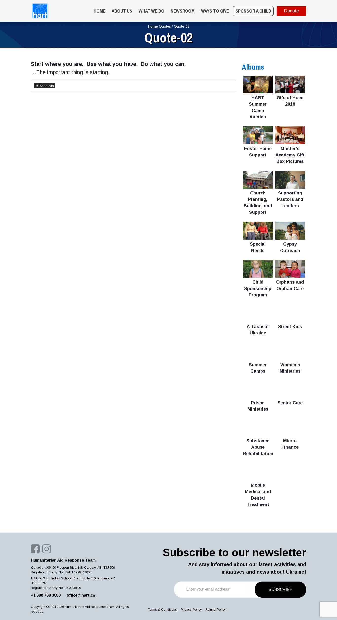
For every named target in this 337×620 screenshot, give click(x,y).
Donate (291, 10)
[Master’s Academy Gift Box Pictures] (290, 135)
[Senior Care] (290, 389)
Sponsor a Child (253, 11)
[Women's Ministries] (290, 351)
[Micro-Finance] (290, 427)
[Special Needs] (258, 230)
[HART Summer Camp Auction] (258, 84)
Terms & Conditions (162, 609)
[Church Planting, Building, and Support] (258, 180)
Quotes (165, 26)
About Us (122, 11)
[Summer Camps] (258, 351)
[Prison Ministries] (258, 389)
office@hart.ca (81, 595)
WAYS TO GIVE (215, 11)
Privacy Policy (191, 609)
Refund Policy (216, 609)
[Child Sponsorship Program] (258, 269)
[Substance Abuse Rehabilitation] (258, 427)
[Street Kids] (290, 313)
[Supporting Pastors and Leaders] (290, 180)
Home (99, 11)
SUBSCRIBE (280, 589)
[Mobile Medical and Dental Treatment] (258, 472)
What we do (151, 11)
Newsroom (183, 11)
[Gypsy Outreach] (290, 230)
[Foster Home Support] (258, 135)
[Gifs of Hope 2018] (290, 84)
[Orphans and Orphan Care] (290, 269)
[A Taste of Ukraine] (258, 313)
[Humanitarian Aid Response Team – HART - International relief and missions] (40, 10)
